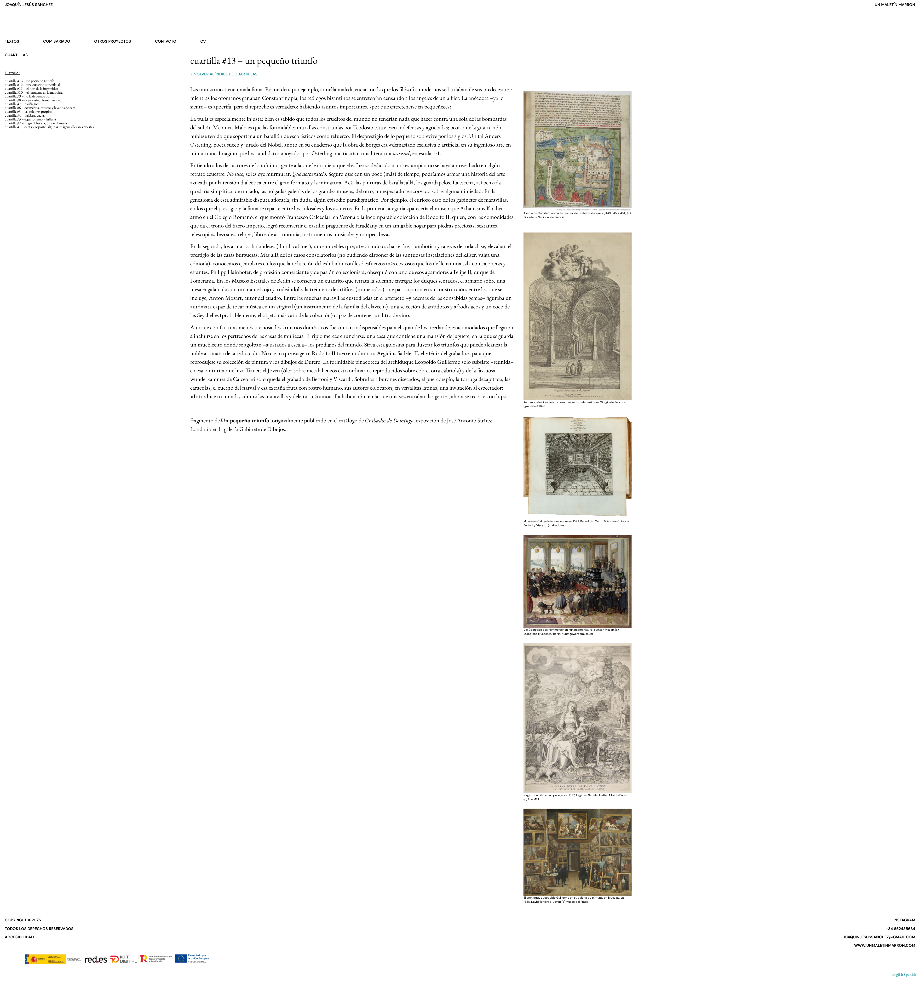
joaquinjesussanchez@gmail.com (879, 937)
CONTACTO (165, 41)
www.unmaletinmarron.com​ (884, 945)
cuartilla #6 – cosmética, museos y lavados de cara (40, 107)
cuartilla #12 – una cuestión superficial (32, 84)
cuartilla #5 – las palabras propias (28, 111)
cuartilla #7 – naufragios (22, 103)
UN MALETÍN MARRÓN (895, 4)
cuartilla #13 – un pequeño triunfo (29, 80)
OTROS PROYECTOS (112, 41)
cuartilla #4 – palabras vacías (25, 115)
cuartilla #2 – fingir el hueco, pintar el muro (36, 122)
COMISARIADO (56, 41)
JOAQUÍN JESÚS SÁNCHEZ (29, 4)
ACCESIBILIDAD (19, 937)
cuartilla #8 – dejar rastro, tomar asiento (33, 99)
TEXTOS (12, 41)
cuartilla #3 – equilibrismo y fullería (30, 119)
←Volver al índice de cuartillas (224, 74)
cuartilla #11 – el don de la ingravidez (31, 88)
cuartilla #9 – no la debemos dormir (30, 96)
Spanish (910, 974)
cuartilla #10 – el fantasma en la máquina (34, 92)
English (897, 974)
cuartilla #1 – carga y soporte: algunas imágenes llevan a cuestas (49, 126)
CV (203, 41)
